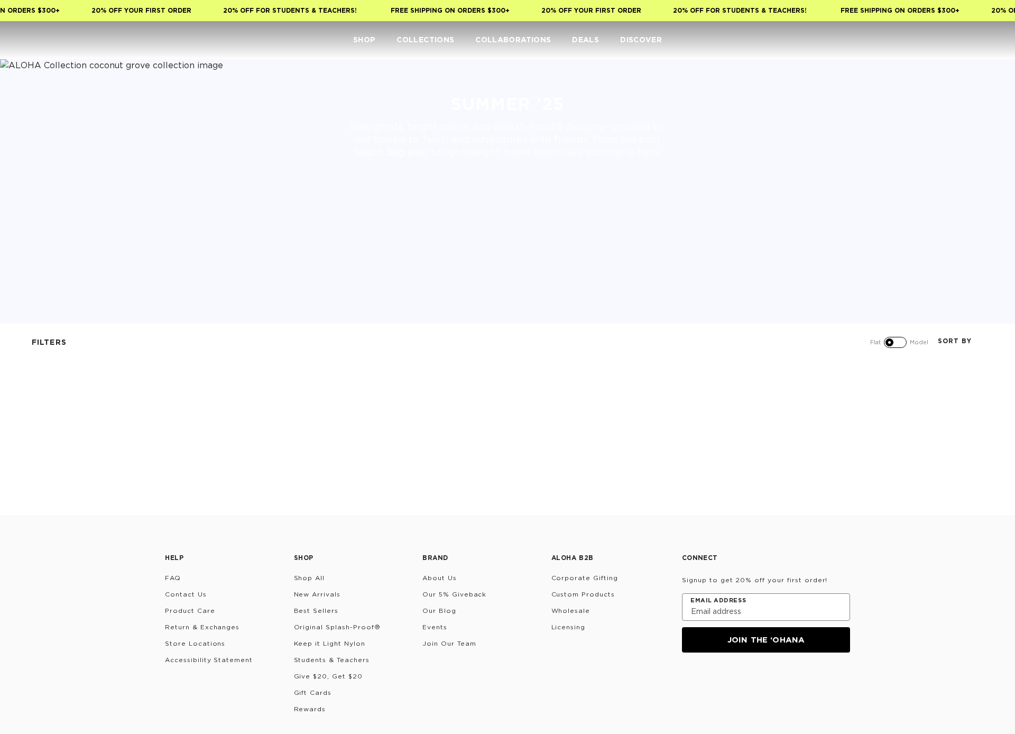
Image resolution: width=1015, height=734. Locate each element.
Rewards (310, 708)
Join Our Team (449, 643)
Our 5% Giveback (454, 594)
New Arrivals (317, 594)
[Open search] (928, 40)
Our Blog (439, 610)
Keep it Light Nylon (329, 643)
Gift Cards (313, 692)
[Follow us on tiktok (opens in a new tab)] (714, 681)
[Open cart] (991, 40)
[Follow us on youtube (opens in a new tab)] (765, 681)
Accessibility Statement (209, 659)
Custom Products (583, 594)
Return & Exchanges (202, 626)
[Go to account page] (949, 40)
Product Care (190, 610)
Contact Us (186, 594)
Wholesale (570, 610)
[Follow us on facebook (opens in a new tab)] (740, 681)
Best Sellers (316, 610)
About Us (439, 577)
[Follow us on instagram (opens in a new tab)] (689, 681)
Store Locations (195, 643)
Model (919, 342)
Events (434, 626)
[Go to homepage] (41, 40)
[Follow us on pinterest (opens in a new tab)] (790, 681)
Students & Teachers (332, 659)
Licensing (568, 626)
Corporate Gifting (584, 577)
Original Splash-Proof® (337, 626)
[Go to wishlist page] (970, 40)
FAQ (173, 577)
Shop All (309, 577)
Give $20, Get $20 (328, 676)
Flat (875, 342)
